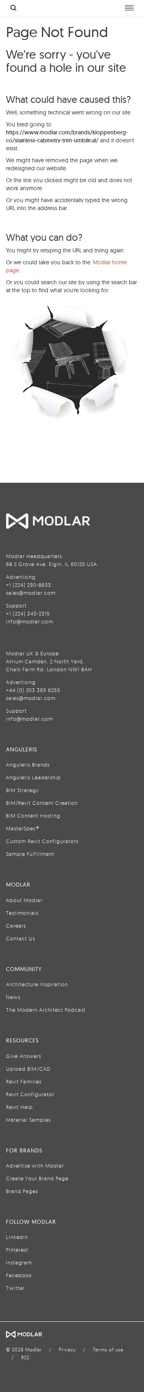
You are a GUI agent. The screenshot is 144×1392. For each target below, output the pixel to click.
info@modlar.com (29, 621)
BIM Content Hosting (33, 815)
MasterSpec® (22, 828)
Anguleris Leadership (33, 777)
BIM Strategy (22, 790)
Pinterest (17, 1250)
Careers (16, 925)
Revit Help (19, 1107)
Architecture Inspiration (37, 984)
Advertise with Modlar (35, 1165)
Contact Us (20, 938)
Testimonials (22, 913)
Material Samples (28, 1120)
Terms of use (108, 1350)
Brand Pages (22, 1191)
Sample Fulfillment (30, 854)
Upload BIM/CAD (28, 1069)
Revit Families (24, 1081)
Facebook (19, 1275)
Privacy (67, 1350)
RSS (25, 1358)
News (13, 997)
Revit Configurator (30, 1094)
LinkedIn (17, 1237)
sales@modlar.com (31, 593)
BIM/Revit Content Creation (42, 803)
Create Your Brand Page (37, 1178)
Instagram (19, 1262)
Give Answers (23, 1056)
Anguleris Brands (28, 764)
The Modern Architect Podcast (46, 1010)
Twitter (15, 1288)
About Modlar (24, 900)
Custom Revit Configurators (42, 841)
